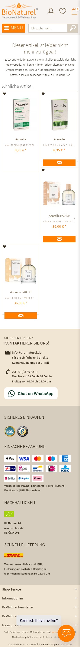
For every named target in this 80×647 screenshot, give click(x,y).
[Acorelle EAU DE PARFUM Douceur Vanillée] (20, 267)
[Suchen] (72, 28)
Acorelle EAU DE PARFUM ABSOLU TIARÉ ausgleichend (59, 216)
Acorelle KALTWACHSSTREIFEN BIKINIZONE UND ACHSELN (21, 139)
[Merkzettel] (62, 12)
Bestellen (21, 164)
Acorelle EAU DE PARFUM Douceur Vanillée (20, 292)
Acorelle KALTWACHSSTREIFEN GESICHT (59, 139)
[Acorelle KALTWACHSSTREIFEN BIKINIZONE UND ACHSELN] (20, 114)
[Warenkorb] (74, 13)
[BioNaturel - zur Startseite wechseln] (20, 10)
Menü (17, 28)
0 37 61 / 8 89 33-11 (25, 371)
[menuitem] (51, 12)
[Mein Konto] (51, 13)
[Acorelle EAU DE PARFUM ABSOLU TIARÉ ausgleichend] (59, 191)
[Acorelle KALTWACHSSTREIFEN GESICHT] (59, 114)
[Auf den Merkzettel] (4, 93)
